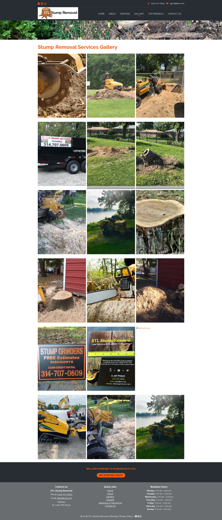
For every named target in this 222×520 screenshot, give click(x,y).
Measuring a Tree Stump (110, 503)
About (112, 14)
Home (101, 14)
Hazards (110, 500)
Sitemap (114, 516)
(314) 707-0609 (158, 3)
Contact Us (174, 14)
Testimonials (156, 14)
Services (125, 14)
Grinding (110, 497)
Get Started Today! (111, 475)
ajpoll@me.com (177, 3)
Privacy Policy (126, 516)
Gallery (139, 14)
